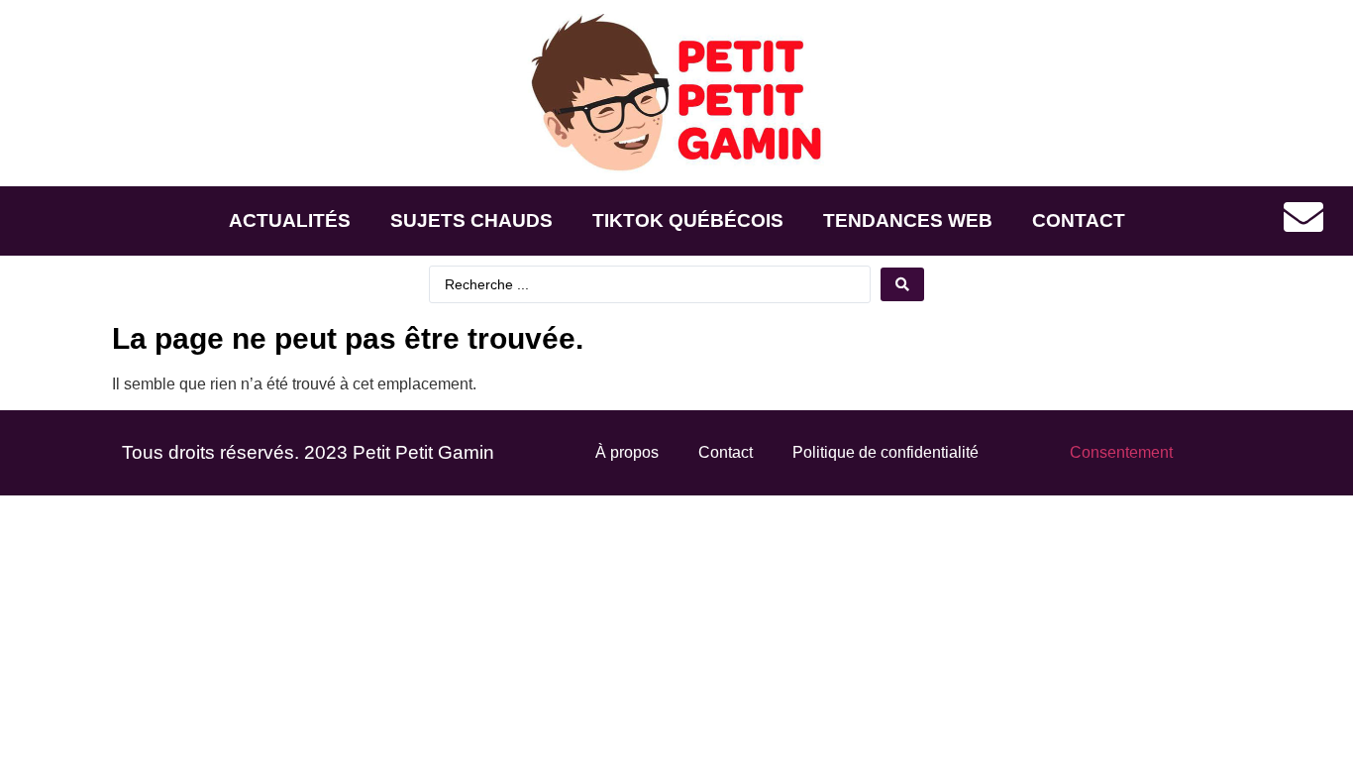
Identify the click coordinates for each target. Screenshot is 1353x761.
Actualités (290, 220)
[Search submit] (902, 284)
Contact (1078, 220)
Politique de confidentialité (885, 452)
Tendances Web (907, 220)
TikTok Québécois (687, 220)
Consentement (1121, 452)
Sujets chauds (471, 220)
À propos (627, 452)
